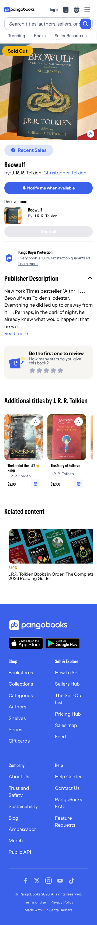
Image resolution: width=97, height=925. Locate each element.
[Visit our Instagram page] (48, 880)
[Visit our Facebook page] (25, 880)
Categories (21, 695)
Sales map (66, 725)
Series (15, 729)
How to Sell (67, 672)
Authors (17, 706)
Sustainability (23, 806)
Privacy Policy (61, 902)
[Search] (85, 24)
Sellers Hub (67, 684)
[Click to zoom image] (48, 92)
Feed (60, 736)
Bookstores (21, 672)
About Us (19, 776)
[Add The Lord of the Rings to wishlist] (35, 421)
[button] (48, 279)
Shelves (17, 718)
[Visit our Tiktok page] (71, 880)
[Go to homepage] (19, 9)
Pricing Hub (68, 714)
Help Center (68, 776)
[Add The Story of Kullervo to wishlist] (78, 421)
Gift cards (19, 741)
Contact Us (67, 788)
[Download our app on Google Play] (62, 643)
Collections (21, 684)
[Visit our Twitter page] (37, 880)
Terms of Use (35, 902)
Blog (13, 818)
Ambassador (22, 829)
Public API (20, 852)
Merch (16, 840)
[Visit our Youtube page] (60, 880)
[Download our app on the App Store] (26, 643)
